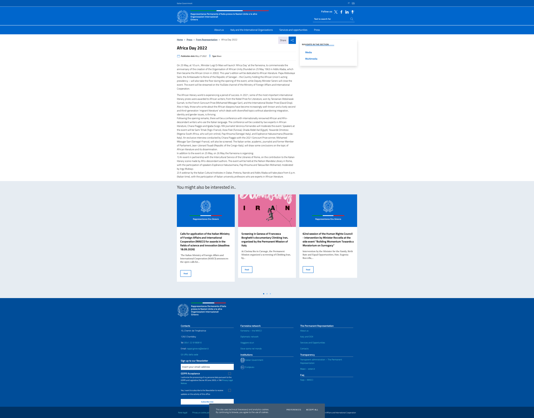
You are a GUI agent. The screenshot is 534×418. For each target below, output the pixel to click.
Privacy (225, 380)
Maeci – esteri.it (307, 368)
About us (304, 330)
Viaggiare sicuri (247, 342)
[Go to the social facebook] (340, 11)
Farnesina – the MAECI (251, 330)
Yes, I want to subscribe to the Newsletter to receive (202, 390)
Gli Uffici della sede (189, 354)
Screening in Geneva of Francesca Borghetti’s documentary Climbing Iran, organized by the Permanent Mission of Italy (264, 239)
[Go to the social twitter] (335, 11)
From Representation (206, 39)
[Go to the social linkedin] (346, 11)
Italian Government (184, 3)
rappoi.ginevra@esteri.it (198, 348)
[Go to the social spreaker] (352, 11)
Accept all (312, 410)
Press (189, 39)
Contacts (304, 348)
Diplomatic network (249, 336)
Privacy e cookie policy (202, 412)
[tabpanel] (206, 242)
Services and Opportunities (312, 342)
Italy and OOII (306, 336)
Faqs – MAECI (306, 379)
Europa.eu (249, 367)
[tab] (263, 293)
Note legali (182, 412)
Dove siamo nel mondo (251, 348)
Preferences (293, 410)
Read (187, 273)
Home (180, 39)
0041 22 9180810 (193, 342)
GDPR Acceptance (190, 373)
